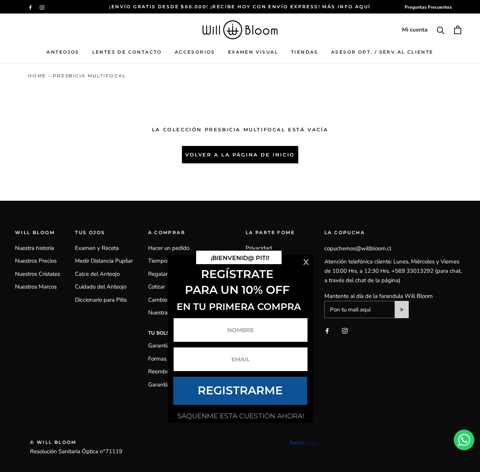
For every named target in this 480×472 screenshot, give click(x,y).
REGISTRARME (240, 390)
